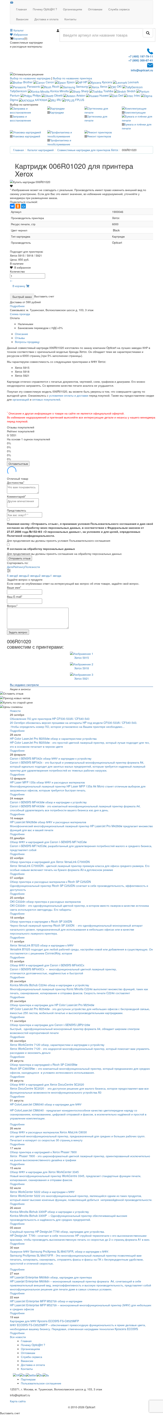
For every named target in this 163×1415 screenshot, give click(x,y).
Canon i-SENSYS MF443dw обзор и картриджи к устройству (48, 802)
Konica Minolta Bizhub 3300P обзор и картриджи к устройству (49, 1212)
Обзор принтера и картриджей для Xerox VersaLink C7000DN (50, 862)
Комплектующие (135, 112)
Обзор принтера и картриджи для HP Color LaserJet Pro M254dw (52, 1005)
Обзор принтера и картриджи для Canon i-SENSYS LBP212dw (50, 1025)
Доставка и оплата (46, 19)
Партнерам (28, 1379)
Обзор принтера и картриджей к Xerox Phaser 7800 (43, 1152)
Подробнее (17, 731)
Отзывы (20, 338)
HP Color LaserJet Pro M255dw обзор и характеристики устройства (53, 738)
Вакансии (22, 19)
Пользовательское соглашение (41, 1383)
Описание (21, 334)
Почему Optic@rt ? (45, 9)
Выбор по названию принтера (72, 78)
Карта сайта (18, 1401)
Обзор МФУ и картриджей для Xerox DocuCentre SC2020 (47, 1084)
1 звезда (55, 575)
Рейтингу (19, 567)
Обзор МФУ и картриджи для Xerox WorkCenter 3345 (44, 1172)
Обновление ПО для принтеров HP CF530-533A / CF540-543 (49, 719)
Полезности (32, 567)
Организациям (72, 9)
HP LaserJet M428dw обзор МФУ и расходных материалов (48, 822)
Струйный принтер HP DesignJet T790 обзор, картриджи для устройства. (57, 1232)
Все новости (18, 1337)
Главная (21, 9)
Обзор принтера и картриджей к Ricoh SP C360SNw (43, 1065)
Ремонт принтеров (99, 136)
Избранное (20, 34)
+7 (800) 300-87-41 (140, 60)
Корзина (18, 38)
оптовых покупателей (46, 399)
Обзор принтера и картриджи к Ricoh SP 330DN (41, 921)
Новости (15, 711)
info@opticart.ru (142, 70)
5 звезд (11, 575)
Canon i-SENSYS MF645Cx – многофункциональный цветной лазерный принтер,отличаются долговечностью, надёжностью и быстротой (63, 971)
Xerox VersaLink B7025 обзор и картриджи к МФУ (42, 945)
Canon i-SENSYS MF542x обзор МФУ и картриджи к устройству (50, 758)
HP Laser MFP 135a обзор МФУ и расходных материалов (47, 782)
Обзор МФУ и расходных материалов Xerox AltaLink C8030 (48, 1132)
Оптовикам (95, 9)
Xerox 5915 (81, 658)
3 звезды (33, 575)
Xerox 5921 (81, 678)
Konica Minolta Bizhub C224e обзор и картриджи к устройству (49, 985)
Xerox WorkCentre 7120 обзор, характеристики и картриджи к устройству (57, 1045)
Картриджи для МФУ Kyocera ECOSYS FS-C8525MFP (44, 1321)
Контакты (70, 19)
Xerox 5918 (81, 668)
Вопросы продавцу (27, 342)
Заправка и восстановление (20, 118)
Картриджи (57, 112)
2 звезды (44, 575)
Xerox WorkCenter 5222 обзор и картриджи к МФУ (42, 1192)
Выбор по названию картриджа (30, 78)
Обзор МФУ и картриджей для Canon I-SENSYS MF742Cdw (48, 842)
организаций (21, 399)
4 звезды (22, 575)
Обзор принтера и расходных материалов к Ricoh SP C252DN (50, 882)
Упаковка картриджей (26, 136)
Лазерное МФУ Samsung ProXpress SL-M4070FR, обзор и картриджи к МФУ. (59, 1251)
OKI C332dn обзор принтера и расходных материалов (45, 902)
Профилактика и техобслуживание (59, 142)
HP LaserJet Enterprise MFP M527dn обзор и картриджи (46, 1301)
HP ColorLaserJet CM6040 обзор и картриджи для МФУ (46, 1104)
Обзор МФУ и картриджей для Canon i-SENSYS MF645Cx (47, 965)
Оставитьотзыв (18, 464)
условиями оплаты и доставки (68, 395)
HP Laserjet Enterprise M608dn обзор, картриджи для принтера (51, 1277)
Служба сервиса (119, 9)
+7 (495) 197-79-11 (140, 56)
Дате (10, 567)
